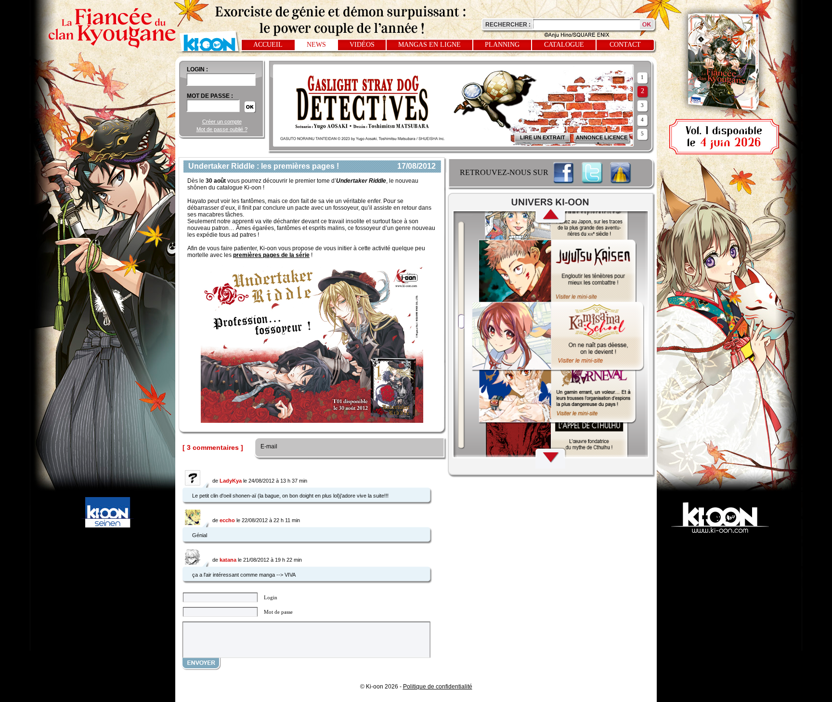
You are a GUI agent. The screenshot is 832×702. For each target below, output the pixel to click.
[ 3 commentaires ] (212, 447)
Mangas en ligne (429, 44)
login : (197, 69)
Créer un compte (222, 121)
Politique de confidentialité (437, 686)
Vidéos (362, 44)
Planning (502, 44)
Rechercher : (508, 24)
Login (270, 597)
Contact (625, 44)
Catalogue (564, 44)
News (316, 44)
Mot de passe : (210, 96)
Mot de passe (278, 612)
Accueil (268, 44)
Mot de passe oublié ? (221, 129)
